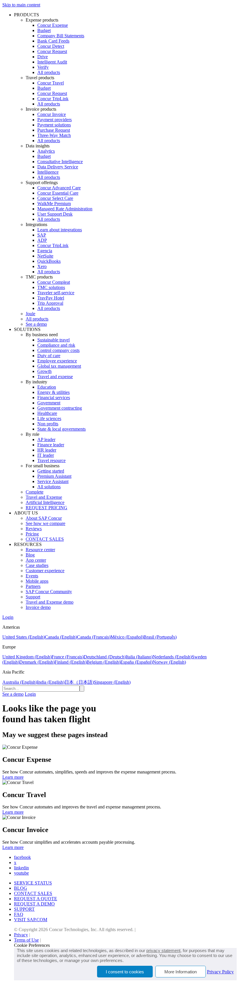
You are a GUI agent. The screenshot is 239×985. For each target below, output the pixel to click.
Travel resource (51, 460)
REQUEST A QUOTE (35, 898)
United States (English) (23, 637)
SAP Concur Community (49, 591)
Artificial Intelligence (45, 502)
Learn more (13, 777)
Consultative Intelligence (60, 161)
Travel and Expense (44, 497)
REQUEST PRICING (46, 507)
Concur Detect (50, 46)
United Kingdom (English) (27, 656)
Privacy (21, 934)
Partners (33, 586)
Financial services (53, 397)
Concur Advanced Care (59, 187)
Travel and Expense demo (49, 602)
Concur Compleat (53, 282)
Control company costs (58, 350)
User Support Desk (55, 214)
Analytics (46, 151)
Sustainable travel (53, 339)
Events (32, 575)
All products (48, 72)
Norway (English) (169, 662)
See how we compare (45, 523)
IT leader (45, 455)
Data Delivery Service (57, 166)
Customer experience (45, 570)
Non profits (47, 423)
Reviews (34, 528)
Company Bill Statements (60, 35)
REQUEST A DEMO (34, 903)
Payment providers (54, 119)
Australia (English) (19, 682)
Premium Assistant (54, 476)
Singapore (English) (112, 682)
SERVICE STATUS (33, 882)
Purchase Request (53, 130)
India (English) (50, 682)
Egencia (44, 250)
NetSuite (45, 255)
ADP (42, 240)
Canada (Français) (93, 637)
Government (48, 402)
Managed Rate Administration (64, 208)
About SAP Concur (44, 518)
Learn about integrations (59, 229)
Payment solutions (54, 124)
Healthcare (47, 413)
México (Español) (126, 637)
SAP (41, 234)
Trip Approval (50, 303)
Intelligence (48, 172)
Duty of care (48, 355)
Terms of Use (26, 940)
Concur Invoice (51, 114)
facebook (22, 857)
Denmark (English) (37, 662)
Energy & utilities (53, 392)
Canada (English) (61, 637)
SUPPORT (24, 909)
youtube (21, 873)
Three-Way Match (54, 135)
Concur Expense (52, 25)
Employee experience (57, 360)
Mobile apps (37, 581)
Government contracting (59, 408)
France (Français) (68, 656)
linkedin (21, 867)
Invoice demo (38, 607)
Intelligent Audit (52, 61)
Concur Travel (50, 82)
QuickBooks (49, 261)
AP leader (46, 439)
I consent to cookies (125, 971)
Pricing (32, 533)
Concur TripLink (52, 98)
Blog (30, 554)
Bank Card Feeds (53, 40)
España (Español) (136, 662)
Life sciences (49, 418)
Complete (34, 491)
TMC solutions (51, 287)
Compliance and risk (56, 345)
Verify (43, 67)
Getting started (50, 470)
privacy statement (163, 950)
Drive (42, 56)
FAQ (18, 914)
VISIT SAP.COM (30, 919)
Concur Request (52, 51)
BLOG (20, 888)
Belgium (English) (103, 662)
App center (36, 560)
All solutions (49, 486)
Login (7, 617)
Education (46, 387)
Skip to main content (21, 4)
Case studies (37, 565)
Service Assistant (52, 481)
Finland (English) (71, 662)
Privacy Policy (220, 971)
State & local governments (61, 429)
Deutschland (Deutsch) (105, 656)
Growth (44, 371)
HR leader (46, 449)
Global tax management (59, 366)
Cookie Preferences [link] (32, 945)
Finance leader (50, 444)
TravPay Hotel (50, 297)
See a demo (36, 324)
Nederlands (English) (172, 656)
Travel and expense (55, 376)
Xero (42, 266)
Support (33, 596)
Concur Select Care (55, 198)
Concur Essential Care (57, 193)
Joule (30, 313)
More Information (180, 971)
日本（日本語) (79, 682)
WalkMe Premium (54, 203)
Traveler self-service (55, 292)
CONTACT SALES (45, 539)
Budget (44, 30)
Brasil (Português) (160, 637)
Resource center (40, 549)
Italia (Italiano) (139, 656)
